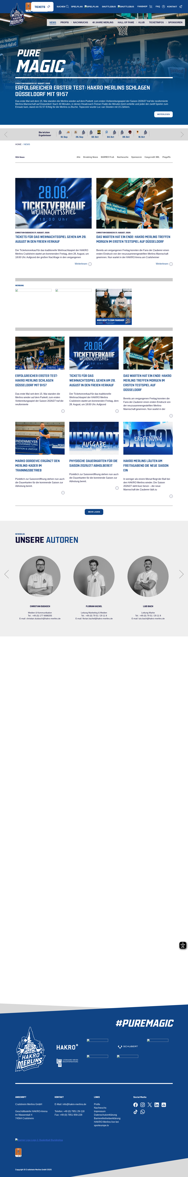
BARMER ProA (107, 156)
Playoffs (166, 156)
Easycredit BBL (152, 156)
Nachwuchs (122, 156)
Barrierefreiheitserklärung (107, 1118)
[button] (182, 134)
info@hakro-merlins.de (74, 1104)
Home (18, 144)
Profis (97, 1104)
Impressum (99, 1111)
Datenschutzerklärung (105, 1115)
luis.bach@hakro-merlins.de (152, 618)
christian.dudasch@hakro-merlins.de (43, 618)
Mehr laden (94, 512)
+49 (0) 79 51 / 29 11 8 (96, 615)
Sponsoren (136, 156)
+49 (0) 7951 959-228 (71, 1115)
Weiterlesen (163, 114)
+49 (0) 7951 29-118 (73, 1111)
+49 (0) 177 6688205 (42, 615)
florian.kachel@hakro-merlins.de (98, 618)
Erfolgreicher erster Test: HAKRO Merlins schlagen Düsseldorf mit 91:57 (82, 90)
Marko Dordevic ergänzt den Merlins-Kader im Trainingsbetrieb (37, 465)
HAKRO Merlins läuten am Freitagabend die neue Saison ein (145, 465)
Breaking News (90, 156)
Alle (78, 156)
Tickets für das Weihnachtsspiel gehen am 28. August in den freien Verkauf (92, 380)
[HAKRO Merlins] (17, 14)
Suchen (61, 6)
